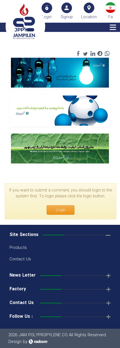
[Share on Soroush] (99, 53)
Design (14, 341)
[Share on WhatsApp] (107, 53)
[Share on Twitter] (85, 53)
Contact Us (20, 259)
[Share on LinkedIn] (92, 53)
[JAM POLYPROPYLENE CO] (24, 21)
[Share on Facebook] (78, 53)
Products (18, 247)
